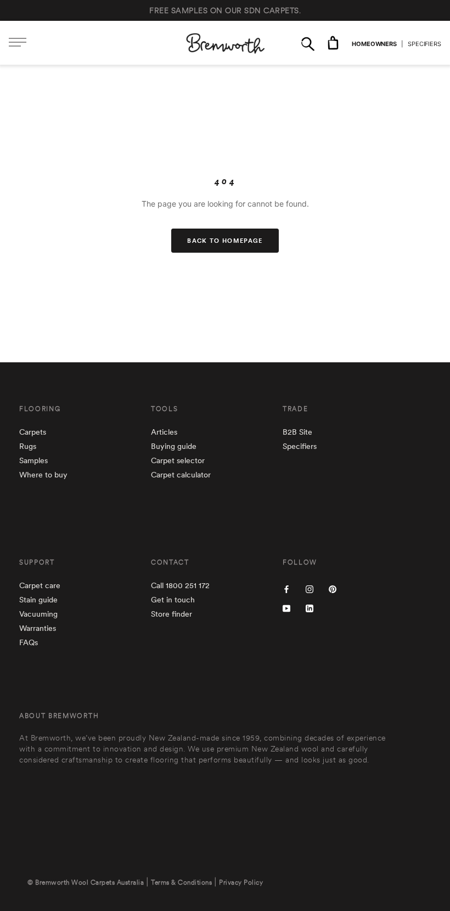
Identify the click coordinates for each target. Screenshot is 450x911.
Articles (164, 432)
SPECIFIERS (424, 44)
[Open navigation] (17, 42)
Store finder (171, 614)
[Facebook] (286, 588)
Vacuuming (38, 614)
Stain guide (38, 600)
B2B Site (297, 432)
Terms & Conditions (181, 882)
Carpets (32, 432)
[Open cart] (333, 42)
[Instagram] (309, 588)
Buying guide (173, 446)
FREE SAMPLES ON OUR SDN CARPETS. (225, 10)
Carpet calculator (181, 475)
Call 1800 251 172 (180, 585)
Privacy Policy (241, 882)
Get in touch (173, 600)
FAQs (28, 642)
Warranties (37, 628)
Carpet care (39, 585)
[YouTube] (286, 607)
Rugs (27, 446)
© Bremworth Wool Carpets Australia (85, 882)
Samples (33, 460)
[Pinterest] (332, 588)
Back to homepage (224, 240)
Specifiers (300, 446)
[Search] (308, 43)
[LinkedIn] (309, 607)
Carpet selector (178, 460)
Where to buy (43, 475)
